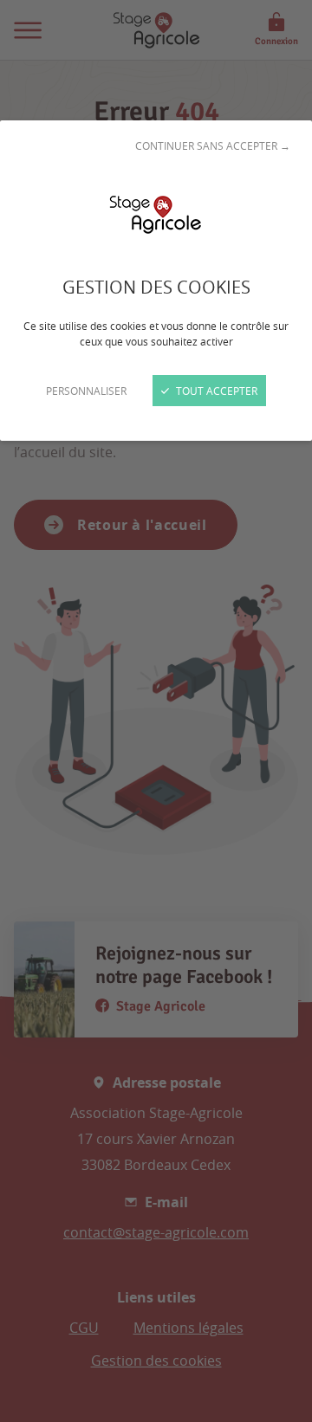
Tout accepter (215, 391)
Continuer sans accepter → (212, 145)
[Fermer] (156, 711)
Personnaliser (86, 391)
